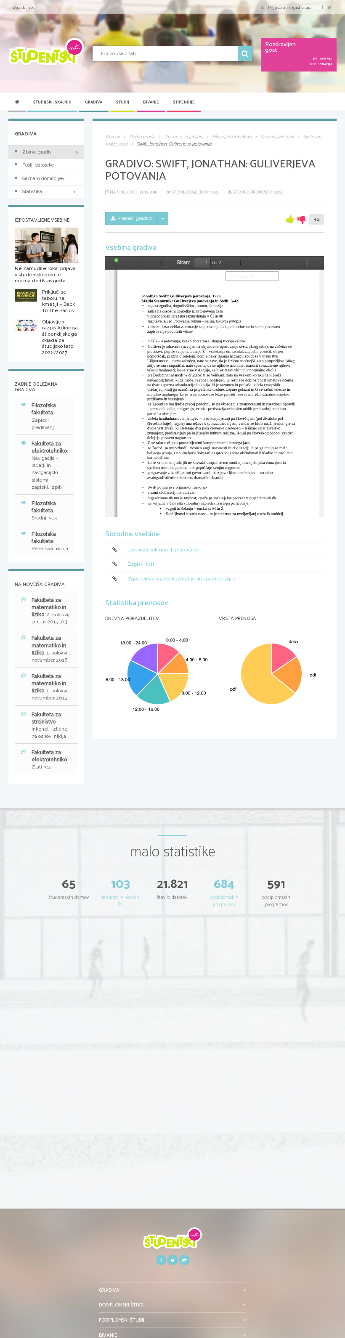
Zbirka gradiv (37, 152)
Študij (122, 102)
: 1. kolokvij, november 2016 (51, 648)
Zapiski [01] (140, 564)
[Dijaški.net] (172, 1241)
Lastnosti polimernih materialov (163, 550)
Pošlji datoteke (38, 165)
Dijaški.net (24, 7)
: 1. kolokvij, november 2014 (51, 687)
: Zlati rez (50, 760)
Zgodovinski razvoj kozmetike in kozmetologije (181, 579)
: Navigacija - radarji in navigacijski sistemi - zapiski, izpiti (50, 465)
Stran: (183, 262)
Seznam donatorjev (43, 178)
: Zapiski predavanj (44, 416)
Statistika (32, 191)
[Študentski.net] (46, 51)
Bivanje (151, 102)
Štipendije (184, 102)
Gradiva (93, 102)
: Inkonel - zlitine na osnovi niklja (49, 725)
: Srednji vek (44, 511)
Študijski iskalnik (52, 102)
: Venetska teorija (50, 541)
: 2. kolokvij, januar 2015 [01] (51, 611)
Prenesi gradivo (134, 218)
